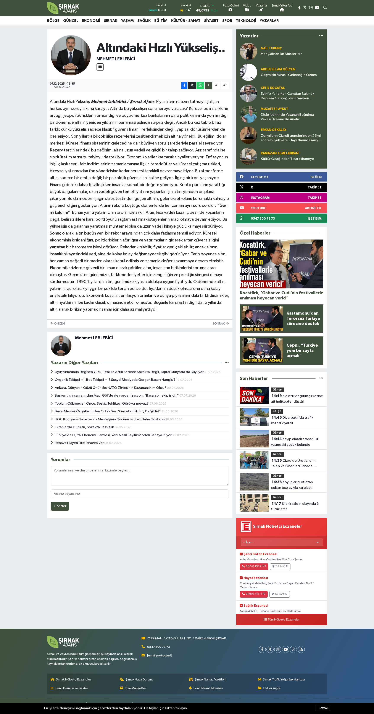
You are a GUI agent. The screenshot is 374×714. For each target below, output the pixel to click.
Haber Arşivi (271, 688)
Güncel (70, 21)
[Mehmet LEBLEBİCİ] (71, 55)
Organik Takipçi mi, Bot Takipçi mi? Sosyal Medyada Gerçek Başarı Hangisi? (115, 380)
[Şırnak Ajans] (63, 8)
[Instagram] (277, 649)
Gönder (60, 506)
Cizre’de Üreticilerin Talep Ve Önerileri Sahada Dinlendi (293, 464)
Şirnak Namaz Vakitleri (210, 679)
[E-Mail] (100, 67)
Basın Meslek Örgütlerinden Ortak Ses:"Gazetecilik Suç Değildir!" (108, 411)
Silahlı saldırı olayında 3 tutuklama (295, 506)
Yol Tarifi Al (282, 566)
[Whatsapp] (293, 649)
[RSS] (301, 649)
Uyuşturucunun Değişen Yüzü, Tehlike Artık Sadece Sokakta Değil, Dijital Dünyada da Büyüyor (129, 372)
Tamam (323, 708)
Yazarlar (269, 21)
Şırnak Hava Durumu (139, 679)
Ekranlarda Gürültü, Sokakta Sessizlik (84, 427)
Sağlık (144, 21)
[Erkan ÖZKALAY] (248, 135)
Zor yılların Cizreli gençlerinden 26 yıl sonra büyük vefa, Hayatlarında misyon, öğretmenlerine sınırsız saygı (292, 138)
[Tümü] (321, 36)
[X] (270, 649)
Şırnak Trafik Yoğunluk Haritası (284, 679)
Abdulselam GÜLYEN (278, 69)
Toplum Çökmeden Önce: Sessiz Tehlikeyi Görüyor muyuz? (102, 403)
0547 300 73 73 (158, 646)
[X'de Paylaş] (192, 85)
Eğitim (161, 21)
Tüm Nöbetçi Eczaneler (284, 619)
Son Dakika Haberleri (208, 688)
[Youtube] (285, 649)
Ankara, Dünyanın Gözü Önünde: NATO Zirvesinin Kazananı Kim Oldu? (111, 388)
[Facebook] (262, 649)
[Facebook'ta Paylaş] (184, 85)
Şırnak (110, 21)
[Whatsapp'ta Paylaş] (200, 85)
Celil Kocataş (273, 88)
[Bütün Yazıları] (227, 363)
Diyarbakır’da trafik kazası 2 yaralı (292, 420)
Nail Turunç (271, 48)
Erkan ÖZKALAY (273, 130)
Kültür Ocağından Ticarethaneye (287, 159)
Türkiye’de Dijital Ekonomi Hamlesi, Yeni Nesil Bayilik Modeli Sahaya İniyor (113, 435)
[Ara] (325, 8)
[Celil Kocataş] (248, 93)
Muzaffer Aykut (274, 109)
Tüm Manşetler (135, 688)
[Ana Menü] (325, 21)
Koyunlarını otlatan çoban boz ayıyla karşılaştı (292, 485)
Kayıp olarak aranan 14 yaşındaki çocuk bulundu (294, 442)
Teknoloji (246, 21)
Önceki (59, 323)
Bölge (53, 21)
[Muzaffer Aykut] (248, 114)
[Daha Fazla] (208, 85)
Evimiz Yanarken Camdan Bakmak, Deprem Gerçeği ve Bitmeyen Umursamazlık (288, 96)
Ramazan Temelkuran (279, 153)
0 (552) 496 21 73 (256, 566)
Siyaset (211, 21)
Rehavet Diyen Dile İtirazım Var (79, 443)
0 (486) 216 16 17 (255, 594)
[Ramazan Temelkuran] (248, 156)
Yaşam (127, 21)
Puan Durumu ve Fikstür (72, 688)
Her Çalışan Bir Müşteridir (281, 54)
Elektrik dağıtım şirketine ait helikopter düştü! (297, 399)
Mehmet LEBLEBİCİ (116, 59)
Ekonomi (91, 21)
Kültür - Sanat (185, 21)
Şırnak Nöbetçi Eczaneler (73, 679)
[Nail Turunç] (248, 51)
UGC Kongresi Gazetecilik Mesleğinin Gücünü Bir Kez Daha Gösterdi (110, 419)
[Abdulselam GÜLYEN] (248, 72)
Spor (227, 21)
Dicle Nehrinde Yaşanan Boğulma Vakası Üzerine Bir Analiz (287, 117)
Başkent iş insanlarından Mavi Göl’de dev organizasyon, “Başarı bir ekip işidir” (117, 395)
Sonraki (219, 323)
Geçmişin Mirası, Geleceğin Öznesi (289, 75)
